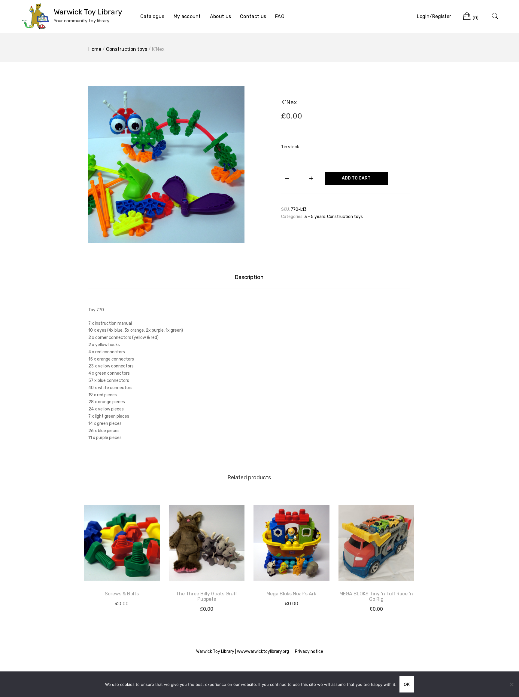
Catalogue (152, 16)
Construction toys (126, 49)
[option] (166, 164)
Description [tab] (249, 277)
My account (187, 16)
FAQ (279, 16)
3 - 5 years (314, 216)
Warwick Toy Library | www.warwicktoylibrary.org (242, 651)
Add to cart (356, 178)
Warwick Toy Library (88, 12)
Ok (407, 684)
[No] (511, 684)
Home (94, 49)
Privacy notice (309, 651)
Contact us (253, 16)
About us (220, 16)
